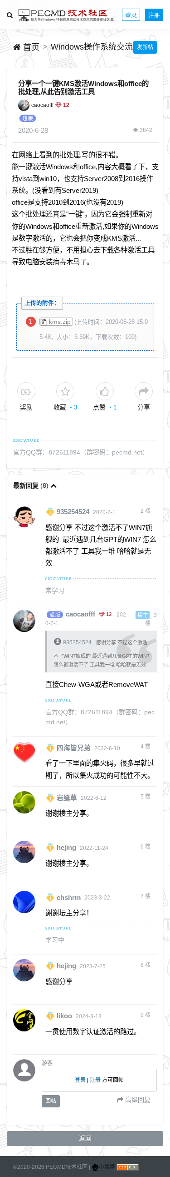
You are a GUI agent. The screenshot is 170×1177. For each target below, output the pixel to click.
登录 (131, 14)
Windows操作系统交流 (92, 46)
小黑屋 (107, 1166)
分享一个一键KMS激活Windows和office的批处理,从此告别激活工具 (83, 88)
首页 (30, 47)
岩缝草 (67, 797)
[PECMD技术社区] (66, 15)
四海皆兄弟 (74, 748)
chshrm (69, 897)
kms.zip (60, 321)
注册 (154, 14)
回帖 (50, 1101)
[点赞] (105, 391)
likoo (64, 1016)
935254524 (73, 511)
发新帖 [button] (145, 47)
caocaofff (42, 105)
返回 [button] (85, 1138)
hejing (66, 847)
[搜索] (10, 15)
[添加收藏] (65, 391)
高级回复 (137, 1099)
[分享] (144, 391)
